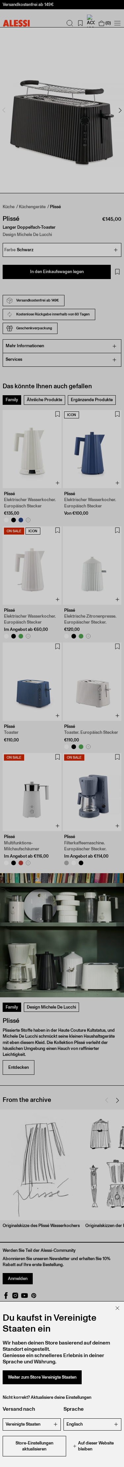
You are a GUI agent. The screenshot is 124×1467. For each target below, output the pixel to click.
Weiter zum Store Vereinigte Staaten (42, 1377)
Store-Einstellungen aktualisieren (34, 1446)
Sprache (73, 1409)
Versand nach (19, 1409)
